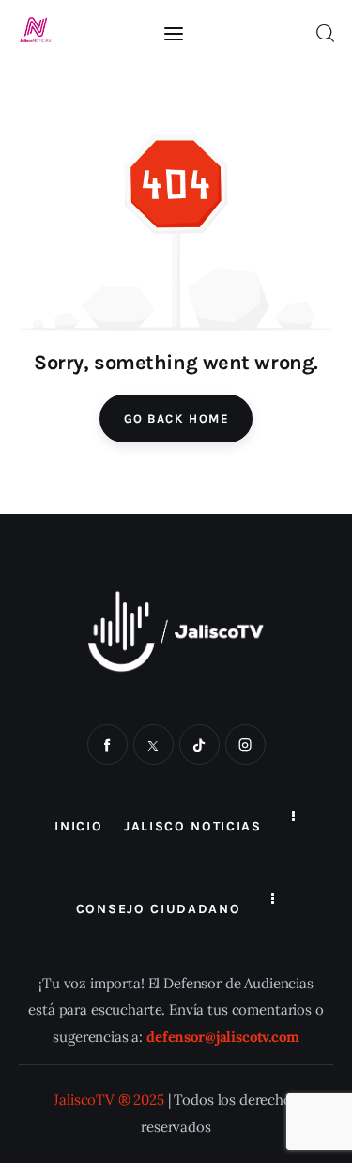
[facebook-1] (107, 744)
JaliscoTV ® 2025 (109, 1100)
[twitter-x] (153, 744)
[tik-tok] (199, 744)
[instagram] (245, 744)
